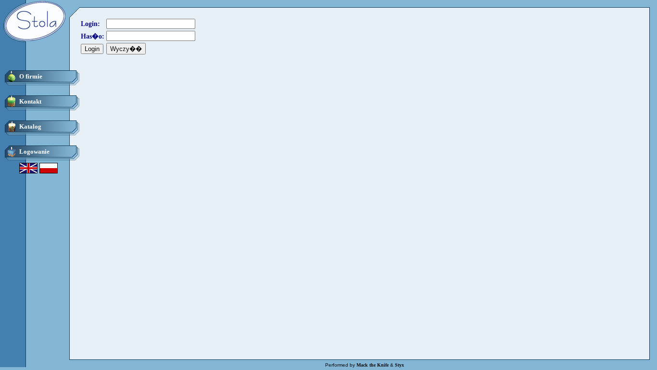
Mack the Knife (372, 365)
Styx (399, 365)
